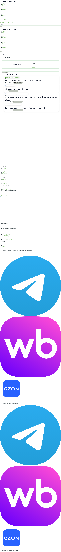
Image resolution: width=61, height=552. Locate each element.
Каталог (3, 4)
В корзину (5, 72)
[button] (30, 11)
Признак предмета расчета (16, 64)
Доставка (4, 5)
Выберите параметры (18, 82)
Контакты (4, 9)
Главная (3, 3)
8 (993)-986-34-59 (8, 22)
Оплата (3, 6)
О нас (3, 8)
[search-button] (1, 26)
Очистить (34, 67)
